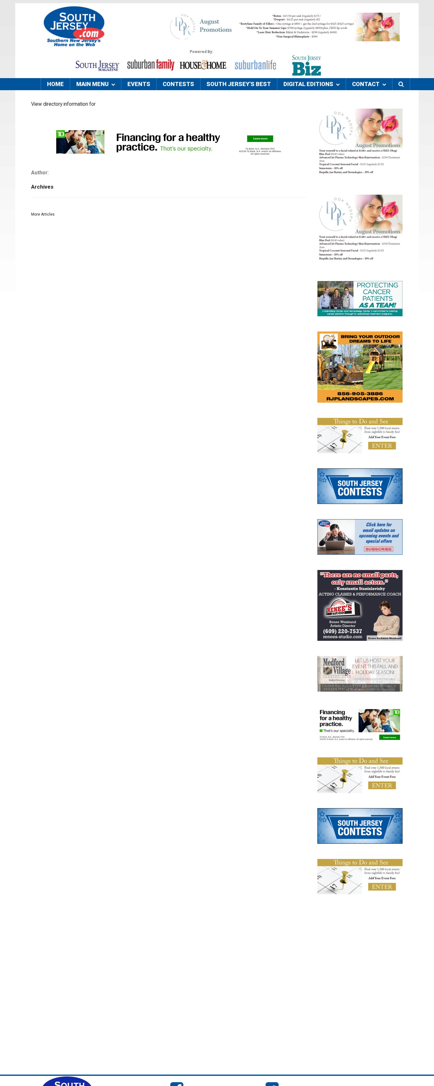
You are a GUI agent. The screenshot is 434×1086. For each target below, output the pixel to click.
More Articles (43, 214)
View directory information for (63, 104)
